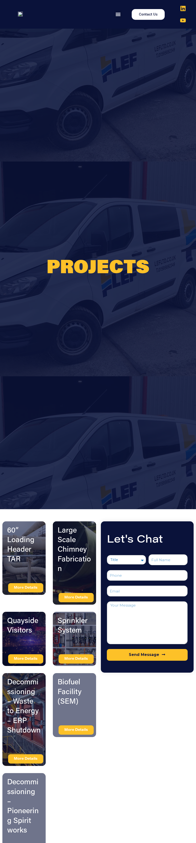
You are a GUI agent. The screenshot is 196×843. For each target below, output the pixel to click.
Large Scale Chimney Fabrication (74, 550)
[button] (118, 14)
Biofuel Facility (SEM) (70, 692)
